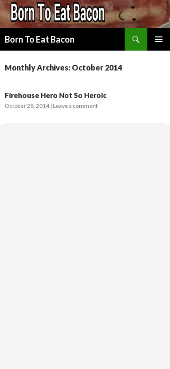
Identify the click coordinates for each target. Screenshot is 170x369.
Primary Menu (158, 39)
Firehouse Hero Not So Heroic (56, 95)
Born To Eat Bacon (40, 39)
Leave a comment (75, 105)
